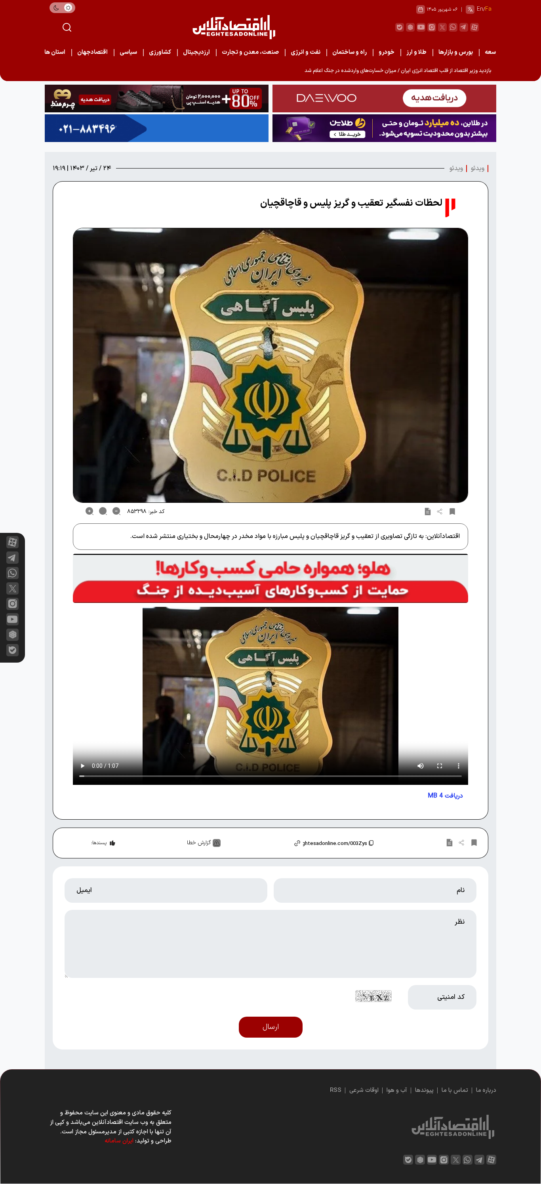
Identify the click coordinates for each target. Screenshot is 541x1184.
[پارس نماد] (157, 128)
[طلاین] (384, 128)
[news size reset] (103, 511)
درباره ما (486, 1090)
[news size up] (89, 511)
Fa (488, 9)
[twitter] (442, 27)
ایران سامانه (119, 1141)
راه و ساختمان (349, 52)
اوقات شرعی (364, 1090)
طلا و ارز (416, 52)
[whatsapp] (453, 27)
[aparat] (474, 27)
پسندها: (99, 843)
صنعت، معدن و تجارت (250, 52)
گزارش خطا (199, 843)
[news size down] (116, 511)
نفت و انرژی (305, 52)
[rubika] (410, 27)
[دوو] (384, 98)
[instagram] (431, 27)
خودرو (386, 52)
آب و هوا (397, 1090)
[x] (12, 588)
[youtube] (421, 27)
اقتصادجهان (92, 52)
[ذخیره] (452, 511)
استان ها (54, 52)
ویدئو (477, 168)
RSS (335, 1090)
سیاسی (128, 52)
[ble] (399, 27)
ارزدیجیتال (196, 52)
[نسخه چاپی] (428, 511)
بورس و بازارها (455, 52)
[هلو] (270, 578)
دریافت (445, 796)
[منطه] (157, 98)
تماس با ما (455, 1090)
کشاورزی (160, 52)
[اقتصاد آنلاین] (233, 27)
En (480, 9)
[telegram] (463, 27)
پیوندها (424, 1090)
